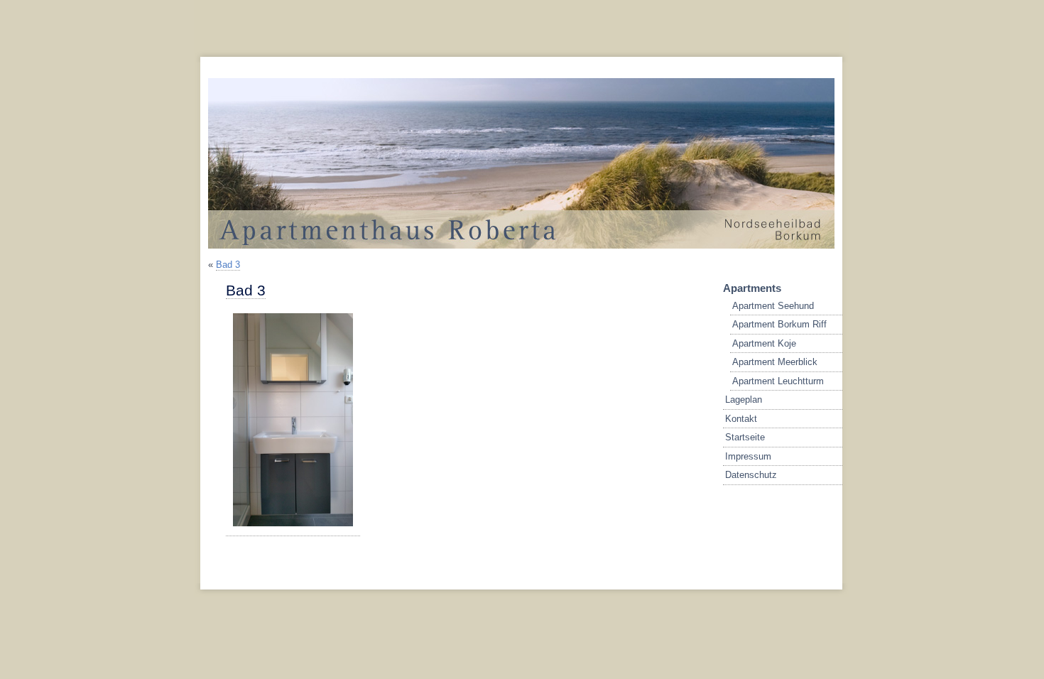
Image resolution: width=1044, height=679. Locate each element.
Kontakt (741, 418)
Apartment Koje (764, 343)
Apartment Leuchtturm (778, 381)
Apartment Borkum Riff (779, 324)
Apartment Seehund (773, 305)
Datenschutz (751, 474)
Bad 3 (228, 264)
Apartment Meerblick (774, 362)
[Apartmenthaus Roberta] (514, 245)
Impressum (748, 456)
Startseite (745, 437)
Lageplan (743, 399)
